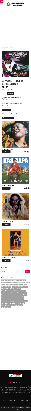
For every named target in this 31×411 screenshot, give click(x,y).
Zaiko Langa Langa (5, 307)
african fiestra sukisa (12, 280)
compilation (18, 284)
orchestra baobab (11, 295)
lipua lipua (23, 290)
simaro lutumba (19, 299)
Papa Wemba (14, 297)
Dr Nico (24, 284)
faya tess (14, 286)
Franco (25, 286)
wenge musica (21, 303)
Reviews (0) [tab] (5, 106)
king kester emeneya (6, 290)
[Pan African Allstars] (15, 2)
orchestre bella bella (22, 295)
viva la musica (4, 303)
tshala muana (24, 301)
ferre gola (20, 286)
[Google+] (17, 409)
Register (12, 402)
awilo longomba (5, 282)
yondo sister (10, 305)
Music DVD (16, 400)
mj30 (17, 292)
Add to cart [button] (6, 151)
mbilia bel (12, 292)
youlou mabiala (18, 305)
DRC (12, 46)
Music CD (8, 46)
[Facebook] (14, 409)
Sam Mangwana (5, 299)
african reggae (22, 280)
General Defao (4, 288)
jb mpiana (6, 99)
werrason (3, 305)
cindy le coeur (11, 284)
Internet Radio (24, 400)
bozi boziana (26, 282)
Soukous (10, 400)
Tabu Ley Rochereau (14, 301)
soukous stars (4, 301)
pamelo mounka (5, 297)
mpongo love (23, 292)
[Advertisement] (15, 24)
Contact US (18, 402)
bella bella (12, 282)
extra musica (8, 286)
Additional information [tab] (16, 103)
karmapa (18, 288)
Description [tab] (5, 103)
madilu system (4, 292)
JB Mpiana (17, 46)
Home (3, 46)
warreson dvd (12, 303)
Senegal (12, 299)
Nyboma (3, 295)
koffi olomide (16, 290)
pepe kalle (21, 297)
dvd (2, 286)
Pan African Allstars (25, 407)
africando (3, 280)
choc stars (3, 284)
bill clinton (19, 282)
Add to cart (10, 93)
